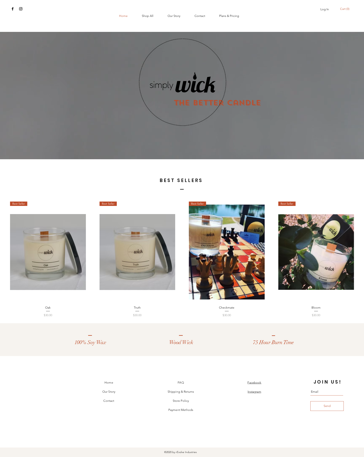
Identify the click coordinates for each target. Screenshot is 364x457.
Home (108, 382)
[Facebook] (12, 9)
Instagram (254, 391)
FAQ (181, 382)
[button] (345, 9)
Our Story (108, 391)
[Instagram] (21, 9)
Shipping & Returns (181, 391)
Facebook (254, 382)
